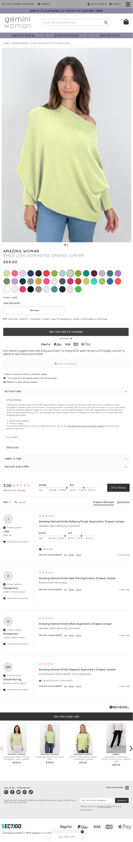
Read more (12, 447)
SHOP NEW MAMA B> (23, 35)
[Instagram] (25, 792)
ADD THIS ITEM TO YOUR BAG (66, 332)
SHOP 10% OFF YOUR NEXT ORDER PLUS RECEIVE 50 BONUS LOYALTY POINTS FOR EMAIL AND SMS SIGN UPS (39, 801)
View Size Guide (11, 302)
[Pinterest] (6, 792)
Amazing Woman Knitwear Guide (86, 425)
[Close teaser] (82, 831)
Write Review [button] (118, 487)
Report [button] (71, 555)
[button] (66, 837)
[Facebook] (12, 792)
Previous (1, 745)
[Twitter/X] (18, 792)
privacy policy (104, 806)
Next (131, 745)
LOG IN (93, 4)
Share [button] (78, 555)
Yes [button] (65, 555)
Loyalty (116, 4)
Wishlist (45, 4)
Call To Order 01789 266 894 (20, 4)
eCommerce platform (13, 833)
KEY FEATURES (13, 391)
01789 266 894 (23, 788)
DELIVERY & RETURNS (17, 466)
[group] (20, 486)
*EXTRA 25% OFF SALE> (66, 35)
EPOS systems (33, 833)
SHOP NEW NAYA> (109, 35)
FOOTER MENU (115, 787)
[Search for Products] (106, 22)
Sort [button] (6, 502)
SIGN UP (103, 4)
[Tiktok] (31, 792)
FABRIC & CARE (13, 458)
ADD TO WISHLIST (67, 364)
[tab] (103, 502)
